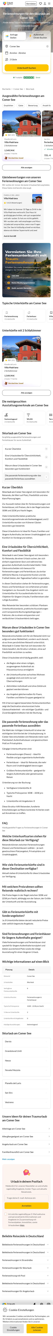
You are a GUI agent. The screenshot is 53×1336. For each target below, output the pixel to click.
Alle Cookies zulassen (37, 1328)
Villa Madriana (11, 142)
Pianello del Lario (11, 195)
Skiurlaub (30, 89)
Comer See (18, 89)
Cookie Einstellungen (13, 1328)
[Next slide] (48, 133)
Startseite (6, 89)
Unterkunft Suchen (26, 68)
